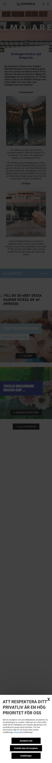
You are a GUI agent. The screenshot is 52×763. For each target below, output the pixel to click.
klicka (16, 732)
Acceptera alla (26, 741)
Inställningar (26, 756)
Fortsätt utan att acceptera (26, 748)
